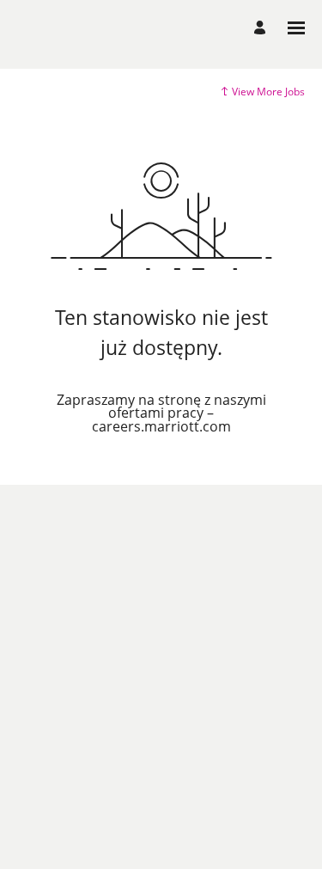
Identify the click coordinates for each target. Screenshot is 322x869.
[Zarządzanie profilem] (262, 28)
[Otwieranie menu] (296, 28)
